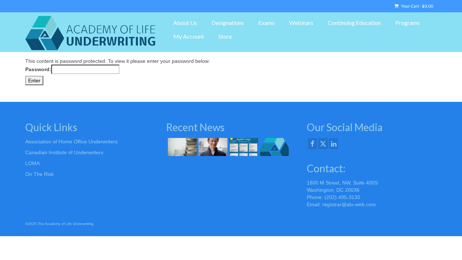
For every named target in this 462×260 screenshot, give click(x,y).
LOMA (32, 163)
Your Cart (416, 6)
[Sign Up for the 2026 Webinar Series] (242, 147)
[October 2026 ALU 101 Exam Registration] (181, 147)
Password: (38, 69)
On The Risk (39, 174)
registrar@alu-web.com (349, 204)
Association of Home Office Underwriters (71, 141)
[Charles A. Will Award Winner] (212, 147)
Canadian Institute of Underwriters (64, 152)
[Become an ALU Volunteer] (273, 147)
